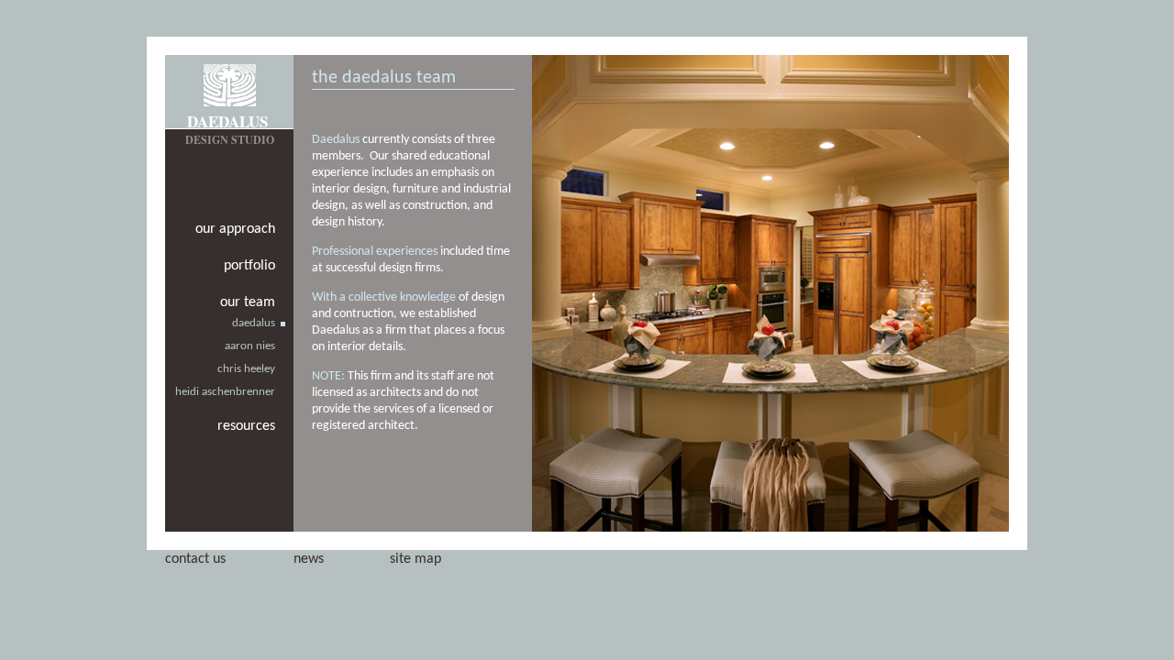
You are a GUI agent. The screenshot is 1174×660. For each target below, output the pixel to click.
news (309, 559)
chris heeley (246, 369)
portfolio (249, 265)
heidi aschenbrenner (225, 392)
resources (246, 426)
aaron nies (250, 346)
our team (247, 302)
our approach (235, 229)
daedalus (253, 323)
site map (415, 559)
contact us (195, 559)
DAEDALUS (227, 121)
